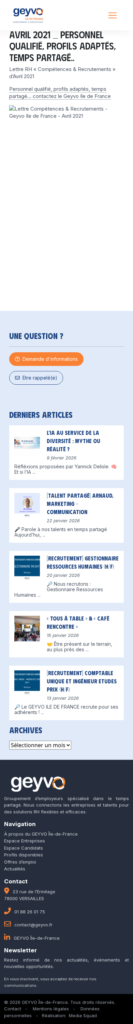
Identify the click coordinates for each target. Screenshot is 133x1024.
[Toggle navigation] (112, 15)
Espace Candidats (23, 848)
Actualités (14, 868)
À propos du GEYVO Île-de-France (41, 834)
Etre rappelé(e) (38, 378)
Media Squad (83, 1015)
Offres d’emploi (20, 862)
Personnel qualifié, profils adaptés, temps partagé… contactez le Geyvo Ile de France (60, 92)
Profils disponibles (23, 854)
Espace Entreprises (24, 840)
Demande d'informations (49, 359)
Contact (12, 1008)
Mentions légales (51, 1008)
